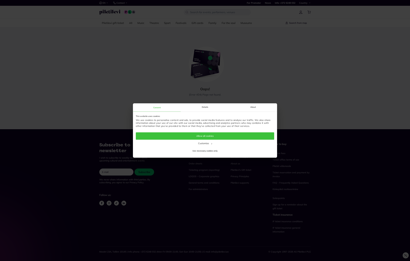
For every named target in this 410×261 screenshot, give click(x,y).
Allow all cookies (205, 136)
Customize (203, 143)
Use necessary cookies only (205, 151)
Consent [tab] (157, 107)
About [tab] (253, 107)
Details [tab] (205, 107)
